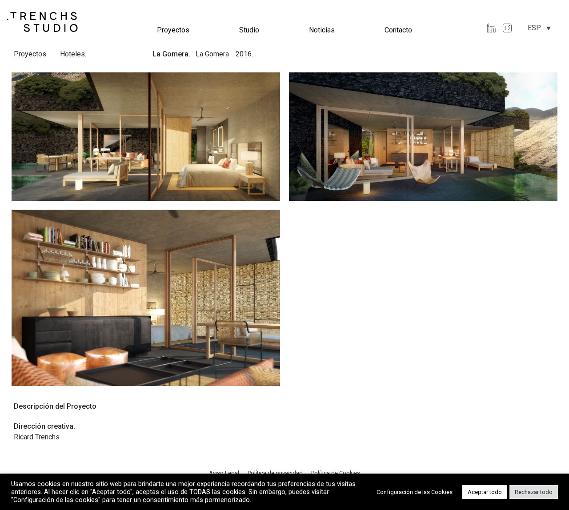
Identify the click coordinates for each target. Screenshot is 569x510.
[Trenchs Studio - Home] (42, 21)
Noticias (322, 30)
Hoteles (72, 54)
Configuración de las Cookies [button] (415, 492)
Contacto (398, 30)
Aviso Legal (224, 473)
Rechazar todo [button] (534, 492)
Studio (249, 30)
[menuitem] (539, 28)
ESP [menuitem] (534, 28)
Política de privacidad (276, 473)
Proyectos (173, 30)
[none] (539, 28)
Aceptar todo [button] (485, 492)
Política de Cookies (335, 473)
